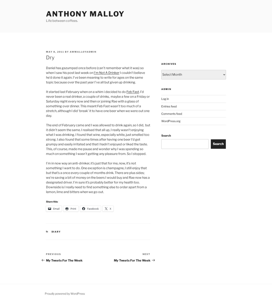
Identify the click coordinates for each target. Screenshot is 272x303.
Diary (56, 231)
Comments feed (171, 113)
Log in (165, 98)
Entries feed (169, 106)
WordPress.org (170, 121)
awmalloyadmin (83, 51)
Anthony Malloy (85, 14)
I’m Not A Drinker (106, 73)
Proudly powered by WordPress (65, 293)
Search (166, 135)
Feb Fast (132, 92)
